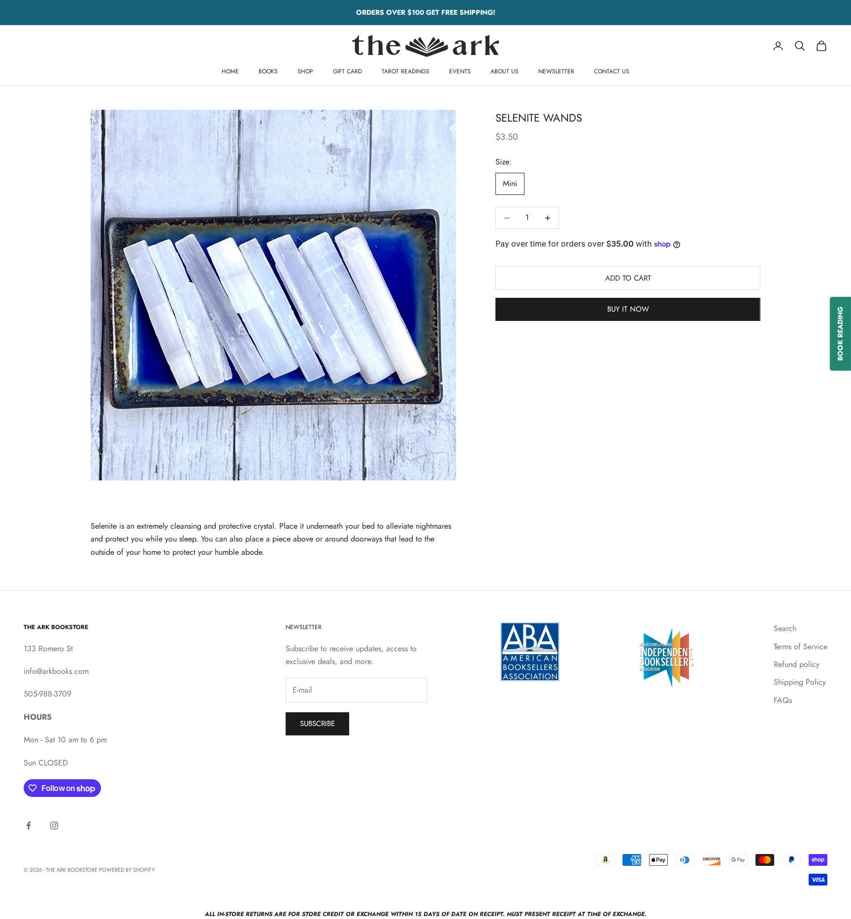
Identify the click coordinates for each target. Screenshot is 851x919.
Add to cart (628, 277)
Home (230, 71)
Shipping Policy (800, 682)
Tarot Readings (405, 71)
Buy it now (628, 309)
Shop (305, 71)
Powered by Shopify (127, 870)
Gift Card (347, 71)
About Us (505, 71)
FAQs (783, 700)
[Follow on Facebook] (28, 825)
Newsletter (556, 71)
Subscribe (317, 723)
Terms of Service (800, 646)
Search (785, 628)
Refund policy (796, 664)
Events (460, 71)
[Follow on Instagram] (54, 825)
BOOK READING (840, 334)
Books (268, 71)
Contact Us (611, 71)
